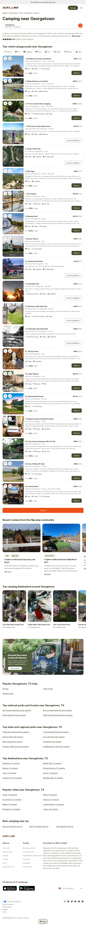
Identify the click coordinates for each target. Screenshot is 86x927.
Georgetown (28, 13)
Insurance (26, 859)
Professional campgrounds (32, 855)
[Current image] (10, 74)
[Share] (10, 58)
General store (7, 852)
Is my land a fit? (28, 852)
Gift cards (6, 848)
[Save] (5, 58)
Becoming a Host (29, 848)
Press (5, 863)
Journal (5, 855)
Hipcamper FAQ (8, 866)
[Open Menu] (81, 8)
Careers (5, 859)
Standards (26, 863)
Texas (21, 13)
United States (13, 13)
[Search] (80, 25)
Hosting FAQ (27, 866)
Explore (5, 13)
